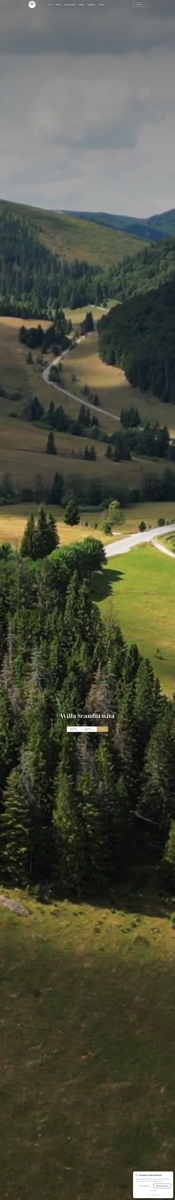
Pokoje (58, 4)
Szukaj (102, 729)
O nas (50, 4)
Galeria (81, 4)
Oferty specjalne (69, 4)
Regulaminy (91, 4)
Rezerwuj (139, 4)
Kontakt (101, 4)
